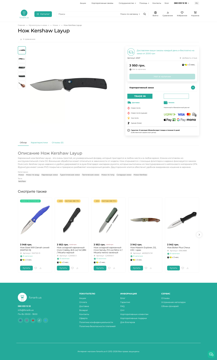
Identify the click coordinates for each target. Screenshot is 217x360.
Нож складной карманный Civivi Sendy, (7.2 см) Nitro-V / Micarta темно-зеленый (108, 250)
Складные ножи (124, 175)
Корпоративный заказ (141, 87)
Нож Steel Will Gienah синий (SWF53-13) (34, 248)
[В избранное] (36, 268)
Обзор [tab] (23, 142)
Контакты (156, 3)
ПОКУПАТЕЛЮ (87, 294)
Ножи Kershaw (140, 175)
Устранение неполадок (173, 302)
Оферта (83, 318)
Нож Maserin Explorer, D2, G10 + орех (143, 248)
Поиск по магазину (129, 14)
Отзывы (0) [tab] (57, 142)
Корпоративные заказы (102, 3)
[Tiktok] (39, 320)
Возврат (83, 310)
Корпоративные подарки (133, 318)
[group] (68, 90)
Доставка (84, 306)
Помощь (143, 3)
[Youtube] (33, 320)
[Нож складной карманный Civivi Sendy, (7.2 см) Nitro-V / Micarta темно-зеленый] (108, 220)
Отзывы (165, 298)
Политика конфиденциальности (96, 322)
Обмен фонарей (170, 306)
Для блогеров (127, 322)
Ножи (21, 175)
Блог (167, 3)
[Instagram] (26, 320)
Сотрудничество (126, 3)
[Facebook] (20, 320)
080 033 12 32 (180, 3)
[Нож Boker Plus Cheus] (182, 220)
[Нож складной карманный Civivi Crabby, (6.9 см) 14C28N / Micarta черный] (72, 220)
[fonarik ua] (24, 14)
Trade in (140, 96)
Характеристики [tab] (39, 142)
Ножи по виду (32, 175)
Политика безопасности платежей (97, 326)
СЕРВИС (165, 294)
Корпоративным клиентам (134, 314)
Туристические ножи (70, 175)
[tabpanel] (108, 167)
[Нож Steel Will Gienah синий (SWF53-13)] (35, 220)
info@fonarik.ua (26, 310)
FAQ (122, 306)
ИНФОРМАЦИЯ (128, 294)
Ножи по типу (107, 175)
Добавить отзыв (189, 58)
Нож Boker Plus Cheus (178, 247)
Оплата (83, 302)
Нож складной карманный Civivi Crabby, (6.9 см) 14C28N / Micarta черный (71, 250)
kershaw (22, 181)
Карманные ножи (50, 175)
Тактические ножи (90, 175)
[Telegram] (45, 320)
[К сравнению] (40, 268)
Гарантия (125, 302)
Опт (122, 310)
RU (196, 3)
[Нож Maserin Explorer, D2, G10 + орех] (145, 220)
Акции (83, 3)
